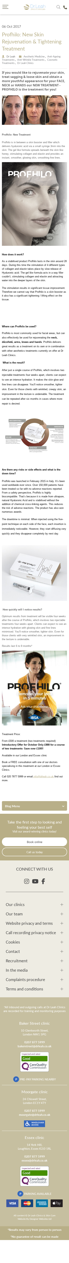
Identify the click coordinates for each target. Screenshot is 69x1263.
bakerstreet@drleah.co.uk (34, 1046)
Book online (34, 842)
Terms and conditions (24, 989)
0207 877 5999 (34, 1042)
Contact (13, 951)
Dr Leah (11, 56)
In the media (17, 970)
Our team (14, 914)
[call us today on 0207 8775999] (65, 7)
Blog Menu (12, 806)
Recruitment (17, 960)
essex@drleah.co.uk (34, 1160)
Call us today (34, 852)
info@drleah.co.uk (44, 776)
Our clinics (15, 904)
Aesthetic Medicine (34, 56)
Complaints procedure (25, 979)
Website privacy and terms (29, 923)
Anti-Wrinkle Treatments (30, 59)
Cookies (13, 942)
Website (22, 1218)
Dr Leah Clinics (25, 63)
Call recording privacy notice (31, 932)
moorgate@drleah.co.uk (34, 1115)
